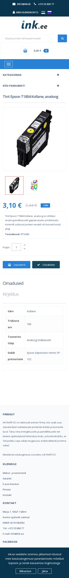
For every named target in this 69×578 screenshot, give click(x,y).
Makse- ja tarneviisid (14, 473)
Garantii (7, 478)
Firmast (7, 489)
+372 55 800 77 (46, 4)
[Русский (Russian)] (49, 12)
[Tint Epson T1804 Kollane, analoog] (14, 185)
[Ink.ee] (34, 23)
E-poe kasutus (11, 484)
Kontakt (7, 495)
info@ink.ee (24, 4)
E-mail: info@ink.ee (13, 533)
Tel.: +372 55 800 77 (13, 528)
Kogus (6, 247)
